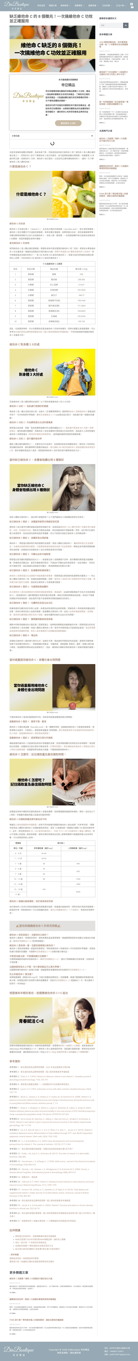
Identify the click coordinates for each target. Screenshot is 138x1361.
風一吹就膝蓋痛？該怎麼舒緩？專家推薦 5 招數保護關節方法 (113, 103)
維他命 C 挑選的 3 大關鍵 (69, 1045)
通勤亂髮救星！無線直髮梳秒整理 (24, 1258)
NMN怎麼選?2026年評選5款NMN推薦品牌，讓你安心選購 (40, 1239)
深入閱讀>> (12, 1292)
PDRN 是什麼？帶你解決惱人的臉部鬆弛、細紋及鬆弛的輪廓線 (36, 1320)
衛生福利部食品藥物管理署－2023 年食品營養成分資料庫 (45, 1067)
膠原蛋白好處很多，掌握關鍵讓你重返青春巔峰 (35, 1236)
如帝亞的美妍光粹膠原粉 (39, 434)
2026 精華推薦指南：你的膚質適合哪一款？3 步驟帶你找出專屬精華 (113, 44)
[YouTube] (132, 7)
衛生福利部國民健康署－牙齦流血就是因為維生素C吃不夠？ (48, 1149)
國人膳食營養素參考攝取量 (25, 825)
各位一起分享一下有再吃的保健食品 (30, 1242)
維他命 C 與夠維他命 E (77, 411)
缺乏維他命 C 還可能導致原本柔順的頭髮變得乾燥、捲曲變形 (35, 592)
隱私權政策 (75, 1353)
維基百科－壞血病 (29, 1177)
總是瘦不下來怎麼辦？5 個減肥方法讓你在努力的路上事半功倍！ (113, 73)
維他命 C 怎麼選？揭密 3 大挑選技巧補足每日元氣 (30, 1278)
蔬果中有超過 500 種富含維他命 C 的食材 (72, 252)
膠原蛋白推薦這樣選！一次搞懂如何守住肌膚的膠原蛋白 (45, 1084)
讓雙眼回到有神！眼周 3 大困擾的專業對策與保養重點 (32, 1299)
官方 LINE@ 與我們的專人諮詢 (59, 1052)
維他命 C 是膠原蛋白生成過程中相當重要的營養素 (30, 576)
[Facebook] (131, 4)
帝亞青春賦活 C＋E (47, 415)
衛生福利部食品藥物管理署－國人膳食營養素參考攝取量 (45, 1072)
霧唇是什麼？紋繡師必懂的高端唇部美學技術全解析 (31, 1261)
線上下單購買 (80, 1052)
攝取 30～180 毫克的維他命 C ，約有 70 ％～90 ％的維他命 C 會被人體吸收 (58, 831)
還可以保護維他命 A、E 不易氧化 (64, 910)
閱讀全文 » (102, 65)
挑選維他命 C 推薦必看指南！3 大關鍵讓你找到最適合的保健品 (49, 1221)
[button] (92, 136)
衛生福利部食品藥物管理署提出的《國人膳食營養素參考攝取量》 (41, 332)
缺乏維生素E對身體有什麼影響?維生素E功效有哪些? (37, 1249)
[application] (69, 5)
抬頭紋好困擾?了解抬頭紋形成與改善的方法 (34, 1246)
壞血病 (38, 641)
